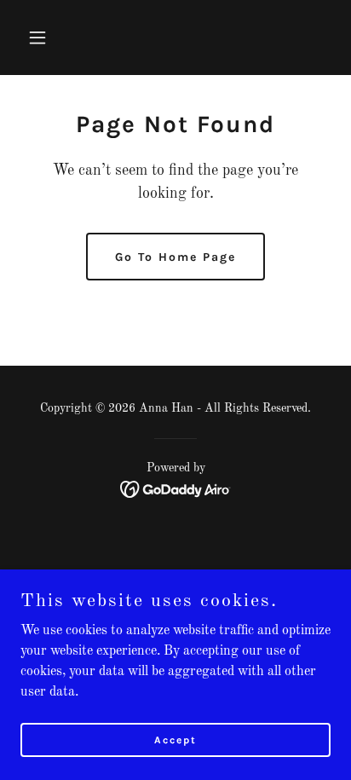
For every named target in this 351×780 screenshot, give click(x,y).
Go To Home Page (175, 257)
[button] (43, 37)
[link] (176, 489)
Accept (175, 739)
